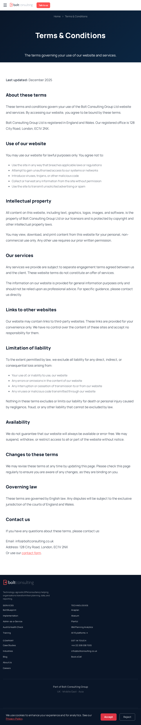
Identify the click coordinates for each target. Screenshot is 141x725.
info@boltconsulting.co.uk (84, 651)
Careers (7, 668)
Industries (8, 651)
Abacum (75, 615)
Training (7, 632)
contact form (31, 553)
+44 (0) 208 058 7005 (81, 645)
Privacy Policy (14, 718)
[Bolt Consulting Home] (22, 5)
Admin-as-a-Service (12, 621)
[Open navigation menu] (5, 5)
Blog (5, 656)
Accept (108, 717)
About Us (7, 662)
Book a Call (76, 656)
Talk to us (43, 5)
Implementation (10, 615)
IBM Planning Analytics (82, 627)
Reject (127, 717)
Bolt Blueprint (9, 610)
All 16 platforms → (79, 632)
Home (57, 16)
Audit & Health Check (13, 627)
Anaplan (75, 610)
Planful (74, 621)
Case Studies (9, 645)
